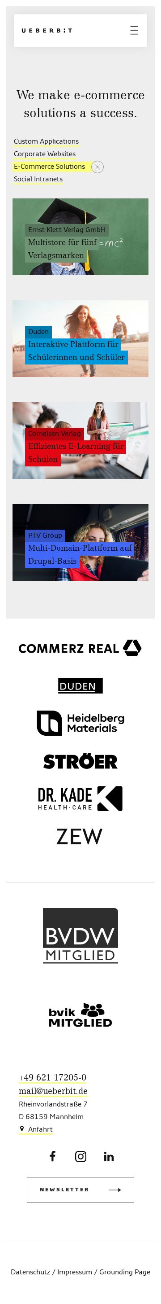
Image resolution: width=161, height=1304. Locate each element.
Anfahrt (40, 1129)
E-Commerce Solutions (49, 167)
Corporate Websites (45, 154)
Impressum (74, 1272)
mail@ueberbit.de (53, 1091)
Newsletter (65, 1190)
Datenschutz (30, 1272)
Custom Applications (46, 141)
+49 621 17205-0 (52, 1078)
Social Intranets (38, 179)
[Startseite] (46, 30)
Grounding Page (124, 1272)
